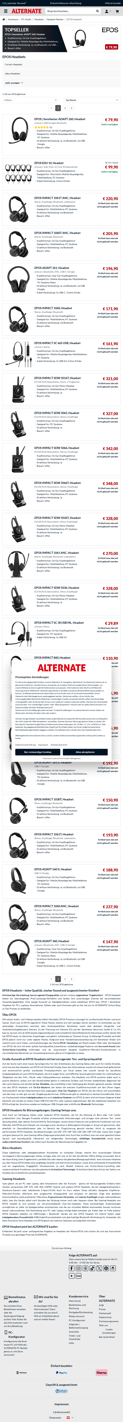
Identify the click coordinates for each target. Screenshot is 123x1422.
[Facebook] (71, 1267)
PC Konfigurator (77, 1320)
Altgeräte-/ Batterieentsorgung (78, 1326)
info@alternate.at (50, 1316)
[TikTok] (92, 1267)
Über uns (103, 1325)
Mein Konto (75, 1301)
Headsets (39, 19)
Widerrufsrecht (76, 1316)
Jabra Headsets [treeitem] (12, 73)
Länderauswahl (61, 1412)
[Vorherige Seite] (51, 108)
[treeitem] (61, 82)
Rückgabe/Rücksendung (79, 1312)
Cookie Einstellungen (109, 1331)
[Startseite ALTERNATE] (26, 10)
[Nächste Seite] (71, 108)
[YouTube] (71, 1275)
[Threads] (85, 1267)
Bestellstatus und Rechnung (77, 1307)
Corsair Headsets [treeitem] (13, 64)
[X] (99, 1267)
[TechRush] (113, 1267)
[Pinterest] (106, 1267)
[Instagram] (78, 1267)
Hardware (13, 19)
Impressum (61, 1404)
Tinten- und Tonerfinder (75, 1337)
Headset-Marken (55, 19)
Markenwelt (105, 1313)
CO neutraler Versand (14, 3)
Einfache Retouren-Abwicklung (65, 3)
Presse (102, 1309)
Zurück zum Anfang (61, 1248)
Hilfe (107, 3)
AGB (101, 1305)
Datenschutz (105, 1317)
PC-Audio (26, 19)
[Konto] (108, 11)
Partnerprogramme (108, 1321)
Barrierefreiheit (107, 1337)
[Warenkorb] (117, 11)
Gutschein (74, 1331)
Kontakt (117, 3)
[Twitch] (78, 1275)
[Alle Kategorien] (5, 11)
